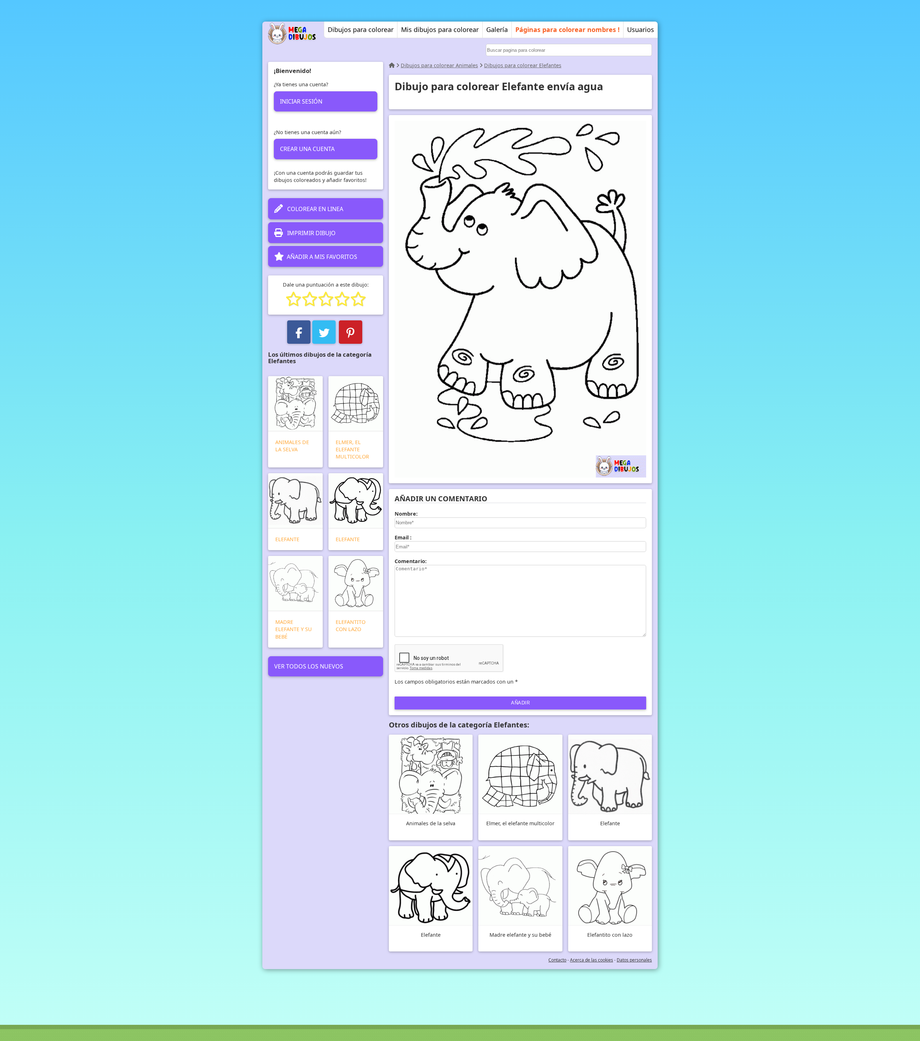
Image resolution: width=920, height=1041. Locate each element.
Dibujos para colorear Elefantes (522, 65)
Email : (403, 537)
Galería (497, 29)
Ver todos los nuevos (308, 666)
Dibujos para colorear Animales (439, 65)
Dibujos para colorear (361, 29)
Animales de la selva (292, 446)
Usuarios (640, 29)
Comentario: (411, 561)
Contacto (557, 960)
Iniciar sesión (301, 101)
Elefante (287, 539)
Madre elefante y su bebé (293, 629)
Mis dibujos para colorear (440, 29)
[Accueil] (392, 65)
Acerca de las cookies (591, 960)
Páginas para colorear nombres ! (567, 29)
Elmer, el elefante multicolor (352, 449)
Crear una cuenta (307, 149)
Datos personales (634, 960)
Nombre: (406, 513)
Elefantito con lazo (350, 625)
